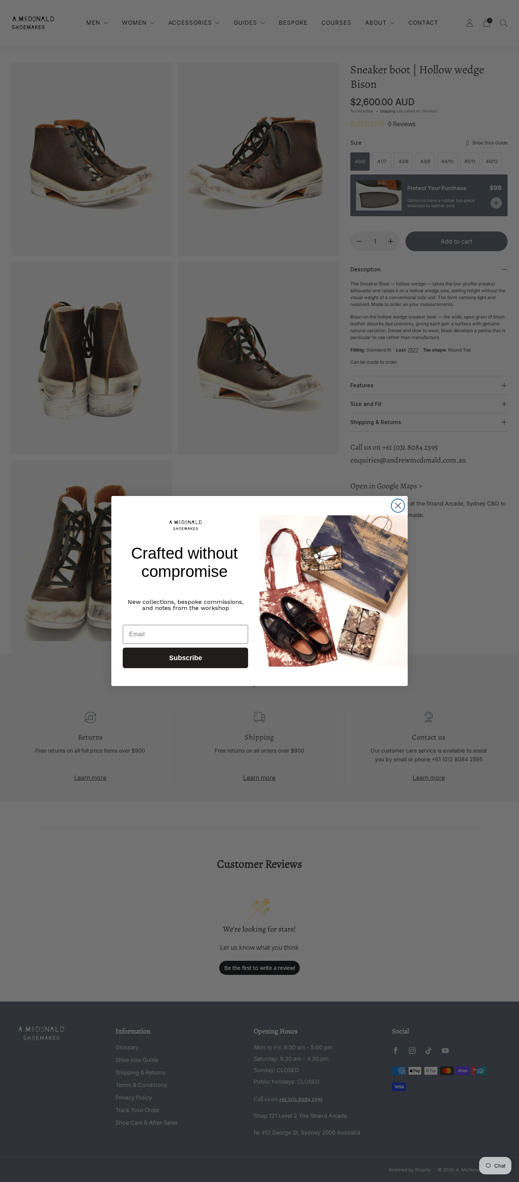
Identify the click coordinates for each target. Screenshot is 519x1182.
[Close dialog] (398, 505)
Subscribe (185, 658)
